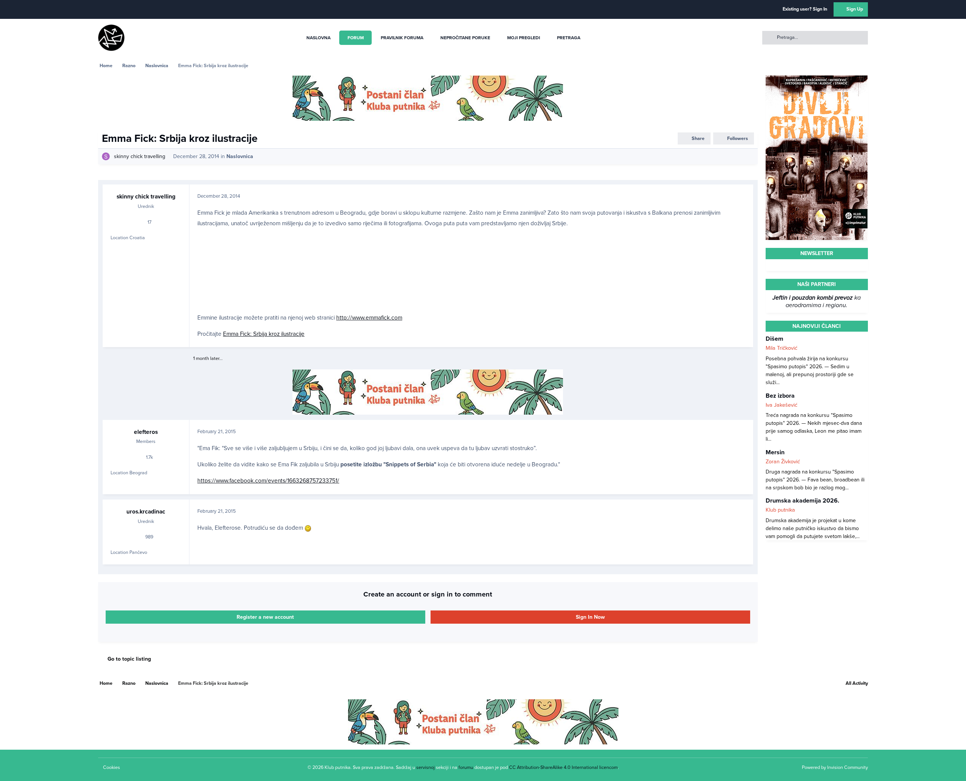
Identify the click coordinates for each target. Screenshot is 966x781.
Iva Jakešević (781, 404)
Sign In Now (590, 617)
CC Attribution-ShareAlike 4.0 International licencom (563, 767)
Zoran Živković (783, 461)
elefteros (146, 432)
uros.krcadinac (145, 511)
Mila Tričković (781, 348)
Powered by (835, 767)
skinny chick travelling (139, 156)
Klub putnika (780, 510)
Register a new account (265, 617)
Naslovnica (239, 156)
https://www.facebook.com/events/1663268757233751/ (268, 480)
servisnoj (425, 767)
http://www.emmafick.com (369, 317)
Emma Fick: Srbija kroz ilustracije (264, 334)
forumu (465, 767)
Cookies (111, 767)
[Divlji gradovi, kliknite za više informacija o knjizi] (817, 79)
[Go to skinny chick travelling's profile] (106, 156)
